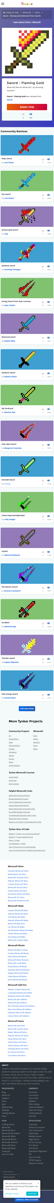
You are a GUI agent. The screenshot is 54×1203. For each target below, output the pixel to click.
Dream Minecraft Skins (17, 891)
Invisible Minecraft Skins (18, 871)
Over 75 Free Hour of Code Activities (22, 847)
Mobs (35, 749)
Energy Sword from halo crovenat (16, 301)
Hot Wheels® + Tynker (17, 844)
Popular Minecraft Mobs (18, 920)
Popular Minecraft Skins (18, 881)
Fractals (12, 749)
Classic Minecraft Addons (18, 1016)
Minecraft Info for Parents (18, 819)
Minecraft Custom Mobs (18, 940)
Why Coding (34, 1104)
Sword (9, 100)
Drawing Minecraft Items (18, 1049)
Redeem (32, 1101)
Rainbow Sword (8, 372)
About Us (6, 1095)
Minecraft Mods (9, 1148)
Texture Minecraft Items (18, 1045)
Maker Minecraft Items (17, 1032)
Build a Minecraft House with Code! (22, 809)
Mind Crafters (14, 784)
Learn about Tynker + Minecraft (27, 22)
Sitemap (5, 1110)
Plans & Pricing (35, 1110)
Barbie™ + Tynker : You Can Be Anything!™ (24, 834)
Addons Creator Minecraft (19, 989)
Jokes (11, 742)
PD (30, 1154)
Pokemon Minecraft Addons (19, 1012)
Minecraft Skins (8, 1130)
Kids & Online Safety (10, 1179)
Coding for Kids (12, 12)
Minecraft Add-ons (10, 1142)
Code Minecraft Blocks (17, 976)
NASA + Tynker (14, 840)
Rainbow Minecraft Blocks (19, 970)
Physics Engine (14, 745)
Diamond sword (8, 337)
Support (5, 1098)
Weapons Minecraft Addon (19, 996)
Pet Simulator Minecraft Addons (21, 1006)
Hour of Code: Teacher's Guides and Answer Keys (27, 850)
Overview (33, 1092)
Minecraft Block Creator (18, 950)
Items (37, 12)
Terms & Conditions (10, 1174)
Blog (4, 1092)
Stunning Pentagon (12, 269)
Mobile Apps (7, 1107)
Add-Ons (36, 742)
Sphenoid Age (10, 626)
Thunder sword (8, 658)
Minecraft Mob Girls (16, 923)
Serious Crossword (12, 591)
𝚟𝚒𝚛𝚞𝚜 (7, 484)
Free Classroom (35, 1130)
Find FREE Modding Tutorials (19, 812)
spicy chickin (9, 305)
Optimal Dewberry (12, 555)
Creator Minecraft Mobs (18, 910)
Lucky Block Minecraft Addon (20, 993)
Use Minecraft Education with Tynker (22, 815)
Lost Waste (9, 162)
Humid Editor (10, 698)
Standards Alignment (38, 1151)
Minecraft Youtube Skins (18, 877)
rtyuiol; (5, 551)
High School (34, 1139)
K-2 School (33, 1145)
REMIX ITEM (27, 107)
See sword (6, 194)
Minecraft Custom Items (18, 1029)
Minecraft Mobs (9, 1136)
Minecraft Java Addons (17, 1002)
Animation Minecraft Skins (19, 894)
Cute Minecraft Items (17, 1055)
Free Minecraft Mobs (16, 937)
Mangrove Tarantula (12, 448)
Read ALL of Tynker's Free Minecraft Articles (25, 822)
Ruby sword (7, 158)
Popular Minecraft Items (18, 1035)
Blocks (35, 739)
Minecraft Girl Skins (16, 897)
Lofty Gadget (9, 519)
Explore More (27, 708)
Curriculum (34, 1095)
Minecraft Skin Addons (17, 999)
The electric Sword (10, 587)
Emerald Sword (8, 480)
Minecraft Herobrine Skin (18, 900)
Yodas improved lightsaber (13, 515)
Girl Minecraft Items (16, 1052)
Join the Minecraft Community (20, 802)
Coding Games (8, 1124)
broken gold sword (10, 230)
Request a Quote (36, 1163)
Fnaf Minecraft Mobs (16, 917)
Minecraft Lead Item (16, 1025)
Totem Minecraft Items (17, 1042)
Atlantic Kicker (10, 376)
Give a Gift (33, 1098)
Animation (13, 752)
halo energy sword (10, 694)
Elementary (34, 1133)
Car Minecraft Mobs (16, 927)
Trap (6, 234)
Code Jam (6, 1151)
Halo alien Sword (9, 444)
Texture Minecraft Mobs (18, 914)
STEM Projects (35, 1160)
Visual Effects (14, 739)
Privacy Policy (9, 1177)
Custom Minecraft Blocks (18, 953)
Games (11, 755)
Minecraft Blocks (9, 1139)
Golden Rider (9, 341)
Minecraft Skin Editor (11, 1133)
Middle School (35, 1136)
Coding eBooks (8, 1113)
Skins (35, 736)
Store (4, 1116)
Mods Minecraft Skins (17, 874)
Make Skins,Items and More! (19, 795)
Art (10, 736)
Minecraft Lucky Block (17, 963)
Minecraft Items (8, 1145)
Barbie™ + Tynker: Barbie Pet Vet (21, 837)
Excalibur (6, 622)
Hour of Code (7, 1154)
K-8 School (33, 1148)
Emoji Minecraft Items (17, 1039)
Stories (11, 759)
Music (11, 762)
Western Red (9, 412)
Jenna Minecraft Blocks (17, 979)
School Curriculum (37, 1127)
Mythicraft (13, 780)
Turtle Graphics (14, 765)
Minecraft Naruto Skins (17, 887)
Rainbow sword (8, 265)
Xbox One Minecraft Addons (20, 1009)
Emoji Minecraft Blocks (17, 966)
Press (4, 1101)
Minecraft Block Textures (18, 960)
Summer (32, 1116)
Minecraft (27, 12)
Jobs (4, 1104)
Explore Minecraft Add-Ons (19, 805)
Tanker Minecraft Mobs (17, 933)
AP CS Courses (35, 1142)
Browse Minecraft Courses (18, 799)
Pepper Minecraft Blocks (18, 973)
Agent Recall (13, 777)
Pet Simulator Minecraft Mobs (20, 930)
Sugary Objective (11, 662)
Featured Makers (36, 1107)
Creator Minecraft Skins (18, 884)
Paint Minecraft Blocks (17, 956)
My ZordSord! (7, 408)
